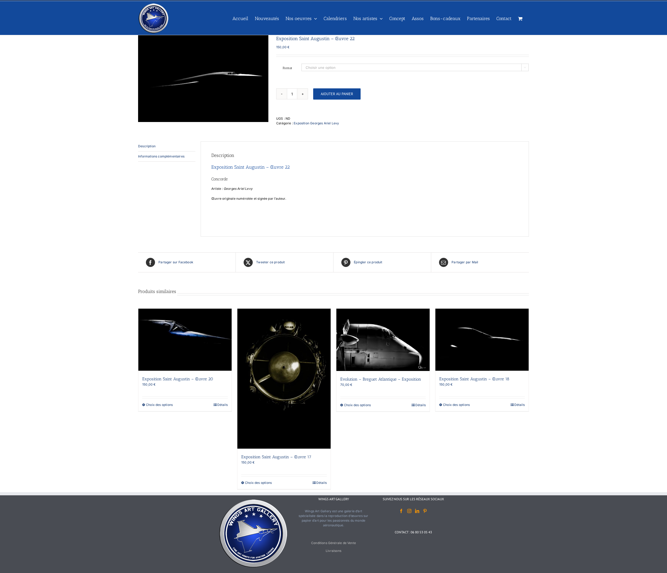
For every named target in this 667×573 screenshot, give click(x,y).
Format (287, 68)
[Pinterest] (425, 511)
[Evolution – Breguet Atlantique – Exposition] (383, 340)
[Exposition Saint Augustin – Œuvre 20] (185, 340)
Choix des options (159, 405)
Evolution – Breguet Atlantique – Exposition (380, 379)
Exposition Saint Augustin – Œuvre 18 (474, 378)
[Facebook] (401, 511)
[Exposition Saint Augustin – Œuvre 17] (284, 379)
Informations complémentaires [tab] (161, 156)
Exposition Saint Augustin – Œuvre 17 (276, 456)
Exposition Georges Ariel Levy (316, 123)
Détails (222, 405)
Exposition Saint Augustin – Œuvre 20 (177, 378)
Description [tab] (147, 146)
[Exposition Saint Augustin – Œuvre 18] (482, 340)
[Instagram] (409, 511)
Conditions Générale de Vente (333, 543)
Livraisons (333, 551)
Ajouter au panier (337, 94)
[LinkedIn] (417, 511)
